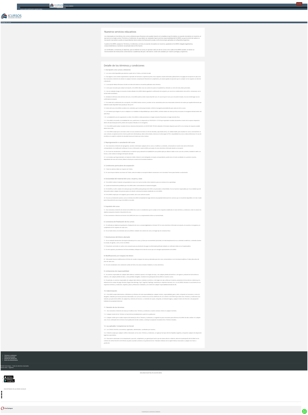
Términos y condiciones (10, 355)
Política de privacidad (9, 357)
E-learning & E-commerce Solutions (151, 411)
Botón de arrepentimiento (11, 360)
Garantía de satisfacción (10, 358)
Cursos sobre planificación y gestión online (31, 9)
